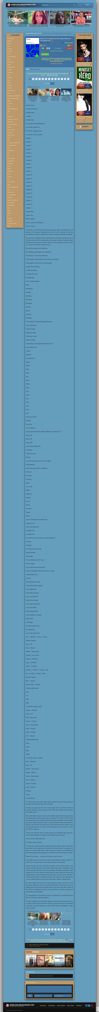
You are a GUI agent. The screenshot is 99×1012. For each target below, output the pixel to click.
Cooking (9, 127)
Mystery (9, 226)
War (8, 215)
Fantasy (9, 82)
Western (9, 213)
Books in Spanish (61, 1005)
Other (8, 208)
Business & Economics (12, 124)
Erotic (8, 46)
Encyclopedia (10, 150)
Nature (8, 137)
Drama (8, 54)
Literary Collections (11, 56)
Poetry (8, 80)
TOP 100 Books (51, 1005)
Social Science (10, 192)
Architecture (10, 171)
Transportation (10, 161)
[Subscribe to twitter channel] (86, 1006)
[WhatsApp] (47, 48)
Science (9, 64)
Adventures (9, 218)
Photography (10, 163)
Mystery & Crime (11, 67)
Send (30, 995)
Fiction (39, 33)
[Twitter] (43, 48)
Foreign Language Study (12, 187)
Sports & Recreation (11, 145)
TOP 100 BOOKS (11, 38)
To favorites (58, 48)
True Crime (9, 103)
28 (65, 79)
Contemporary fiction (12, 223)
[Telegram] (49, 48)
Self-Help (9, 69)
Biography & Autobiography (13, 95)
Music (8, 93)
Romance (9, 41)
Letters (8, 166)
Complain (69, 48)
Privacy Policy (43, 1005)
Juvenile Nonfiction (11, 195)
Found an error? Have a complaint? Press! (38, 944)
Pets (8, 155)
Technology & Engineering (13, 142)
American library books (31, 33)
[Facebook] (41, 48)
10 (58, 79)
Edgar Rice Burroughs (69, 42)
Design (8, 184)
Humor (8, 111)
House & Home (10, 202)
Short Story (9, 51)
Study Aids (9, 197)
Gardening (9, 176)
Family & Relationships (12, 108)
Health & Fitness (11, 135)
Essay (8, 153)
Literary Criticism (11, 182)
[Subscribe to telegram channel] (89, 1006)
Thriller (9, 59)
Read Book (45, 54)
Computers (9, 132)
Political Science (11, 129)
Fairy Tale (9, 88)
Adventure (9, 77)
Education (9, 48)
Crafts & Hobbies (11, 158)
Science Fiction (10, 62)
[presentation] (80, 38)
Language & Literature (12, 119)
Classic (8, 210)
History (8, 106)
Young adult (10, 221)
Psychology (9, 72)
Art (8, 114)
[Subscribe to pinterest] (92, 1006)
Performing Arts (10, 205)
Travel (8, 140)
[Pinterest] (45, 48)
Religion (9, 101)
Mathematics (10, 122)
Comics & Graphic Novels (13, 98)
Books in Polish (70, 1005)
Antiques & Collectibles (12, 200)
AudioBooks (79, 1005)
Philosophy (9, 85)
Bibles (8, 174)
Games (8, 148)
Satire (8, 189)
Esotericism (9, 116)
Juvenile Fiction (10, 90)
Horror (8, 75)
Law (8, 179)
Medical (9, 168)
